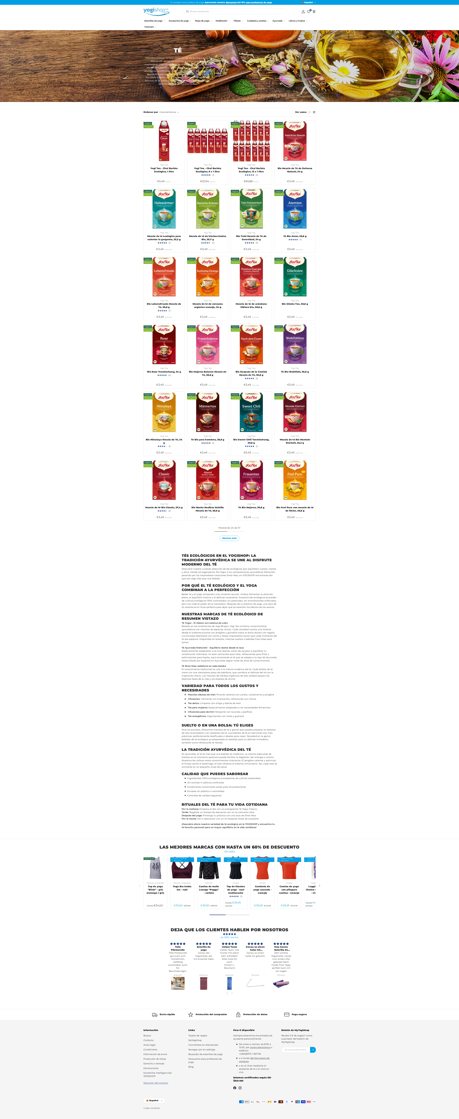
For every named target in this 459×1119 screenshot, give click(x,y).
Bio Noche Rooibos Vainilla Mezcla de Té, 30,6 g (207, 509)
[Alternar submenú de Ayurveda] (284, 21)
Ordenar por (150, 112)
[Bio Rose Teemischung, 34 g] (164, 344)
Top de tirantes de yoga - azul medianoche (236, 889)
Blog (191, 1067)
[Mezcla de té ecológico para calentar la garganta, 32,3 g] (164, 208)
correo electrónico (260, 1047)
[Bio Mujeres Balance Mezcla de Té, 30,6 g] (207, 344)
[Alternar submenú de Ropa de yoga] (211, 21)
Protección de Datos (154, 1059)
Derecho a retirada (153, 1063)
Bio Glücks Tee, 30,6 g (295, 304)
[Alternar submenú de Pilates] (242, 21)
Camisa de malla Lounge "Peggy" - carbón (209, 889)
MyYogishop (195, 1040)
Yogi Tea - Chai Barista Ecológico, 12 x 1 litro (251, 170)
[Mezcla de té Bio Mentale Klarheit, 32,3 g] (294, 412)
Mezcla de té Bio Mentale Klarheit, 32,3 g (295, 441)
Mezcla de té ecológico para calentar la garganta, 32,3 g (164, 238)
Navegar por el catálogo (201, 1049)
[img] (229, 934)
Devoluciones (150, 1068)
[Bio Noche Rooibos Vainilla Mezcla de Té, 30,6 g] (207, 480)
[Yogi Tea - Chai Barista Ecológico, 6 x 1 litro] (207, 141)
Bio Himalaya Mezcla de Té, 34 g (164, 441)
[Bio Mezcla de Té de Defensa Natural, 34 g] (294, 141)
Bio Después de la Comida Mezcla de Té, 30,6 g (251, 373)
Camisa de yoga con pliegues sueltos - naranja (289, 889)
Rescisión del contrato (155, 1083)
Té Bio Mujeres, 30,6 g (251, 507)
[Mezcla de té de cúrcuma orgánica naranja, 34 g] (207, 276)
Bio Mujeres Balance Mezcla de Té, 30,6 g (207, 373)
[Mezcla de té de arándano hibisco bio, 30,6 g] (251, 276)
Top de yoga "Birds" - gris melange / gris (155, 889)
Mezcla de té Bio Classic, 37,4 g (164, 507)
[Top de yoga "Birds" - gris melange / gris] (155, 868)
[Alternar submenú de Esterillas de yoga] (164, 21)
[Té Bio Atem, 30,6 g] (294, 208)
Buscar (147, 1035)
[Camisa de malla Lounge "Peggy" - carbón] (209, 868)
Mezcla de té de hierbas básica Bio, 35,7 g (207, 238)
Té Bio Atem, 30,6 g (295, 236)
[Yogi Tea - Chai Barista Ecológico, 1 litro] (164, 141)
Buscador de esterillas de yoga (205, 1054)
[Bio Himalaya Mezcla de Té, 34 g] (164, 412)
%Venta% (149, 27)
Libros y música (297, 21)
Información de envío (155, 1054)
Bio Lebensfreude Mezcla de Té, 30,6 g (164, 305)
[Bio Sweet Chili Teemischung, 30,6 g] (251, 412)
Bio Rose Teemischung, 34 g (164, 371)
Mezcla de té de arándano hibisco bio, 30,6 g (251, 305)
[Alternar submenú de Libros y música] (306, 21)
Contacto (148, 1040)
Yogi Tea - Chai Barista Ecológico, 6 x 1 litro (207, 170)
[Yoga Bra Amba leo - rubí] (182, 868)
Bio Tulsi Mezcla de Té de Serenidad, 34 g (251, 238)
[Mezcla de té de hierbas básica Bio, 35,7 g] (207, 208)
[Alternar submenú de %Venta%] (155, 27)
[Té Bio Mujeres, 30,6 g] (251, 480)
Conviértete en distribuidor (203, 1045)
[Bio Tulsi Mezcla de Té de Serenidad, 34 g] (251, 208)
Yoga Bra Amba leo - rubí (182, 888)
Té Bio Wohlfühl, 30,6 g (295, 371)
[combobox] (235, 11)
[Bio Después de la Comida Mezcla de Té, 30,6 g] (251, 344)
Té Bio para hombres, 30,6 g (207, 439)
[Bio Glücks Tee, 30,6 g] (294, 276)
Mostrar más (229, 538)
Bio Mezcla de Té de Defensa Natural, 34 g (295, 170)
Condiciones (150, 1049)
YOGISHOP (155, 1108)
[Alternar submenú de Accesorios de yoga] (190, 21)
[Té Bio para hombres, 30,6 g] (207, 412)
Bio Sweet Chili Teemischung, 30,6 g (251, 441)
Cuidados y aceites (256, 21)
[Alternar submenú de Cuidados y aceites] (267, 21)
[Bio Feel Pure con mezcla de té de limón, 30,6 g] (294, 480)
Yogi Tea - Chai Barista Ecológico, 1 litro (164, 170)
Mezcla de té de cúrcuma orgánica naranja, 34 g (208, 305)
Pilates (237, 21)
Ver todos (229, 851)
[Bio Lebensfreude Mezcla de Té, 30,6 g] (164, 276)
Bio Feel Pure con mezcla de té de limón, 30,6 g (295, 509)
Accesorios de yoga (179, 21)
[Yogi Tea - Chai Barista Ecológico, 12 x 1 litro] (251, 141)
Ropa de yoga (202, 21)
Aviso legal (149, 1045)
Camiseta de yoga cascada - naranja (262, 889)
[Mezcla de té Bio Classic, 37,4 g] (164, 480)
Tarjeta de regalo (197, 1035)
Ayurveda (277, 21)
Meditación (221, 21)
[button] (314, 11)
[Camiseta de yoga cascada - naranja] (262, 868)
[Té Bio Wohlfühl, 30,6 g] (294, 344)
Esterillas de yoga (153, 21)
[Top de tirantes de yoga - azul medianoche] (236, 868)
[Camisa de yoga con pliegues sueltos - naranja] (289, 868)
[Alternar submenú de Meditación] (229, 21)
